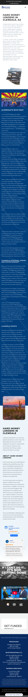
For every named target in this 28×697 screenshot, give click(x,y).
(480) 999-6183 (14, 3)
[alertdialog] (14, 694)
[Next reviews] (24, 548)
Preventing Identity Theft (18, 691)
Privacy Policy (9, 691)
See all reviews (14, 535)
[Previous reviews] (4, 548)
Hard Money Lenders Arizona (14, 529)
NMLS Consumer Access (21, 637)
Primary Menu (25, 7)
